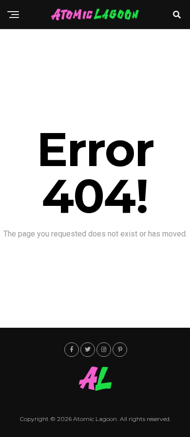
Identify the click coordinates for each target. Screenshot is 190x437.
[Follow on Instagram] (103, 349)
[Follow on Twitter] (87, 349)
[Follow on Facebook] (71, 349)
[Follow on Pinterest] (120, 349)
